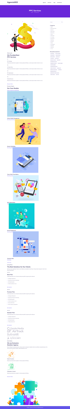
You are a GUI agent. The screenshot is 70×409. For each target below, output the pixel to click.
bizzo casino (53, 31)
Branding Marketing (11, 119)
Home (32, 12)
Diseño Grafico (52, 56)
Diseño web (52, 35)
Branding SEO (10, 147)
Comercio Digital (57, 53)
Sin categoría (53, 44)
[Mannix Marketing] (28, 119)
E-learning (52, 37)
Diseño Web (57, 56)
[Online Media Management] (20, 91)
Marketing (14, 90)
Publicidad (59, 69)
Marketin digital (60, 63)
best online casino (53, 28)
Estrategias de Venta (53, 61)
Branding (10, 90)
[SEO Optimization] (26, 175)
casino (52, 34)
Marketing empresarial (53, 66)
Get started (9, 287)
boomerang (52, 32)
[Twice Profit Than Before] (25, 147)
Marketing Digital (52, 64)
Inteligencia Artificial (53, 63)
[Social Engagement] (21, 203)
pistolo (52, 42)
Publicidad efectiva (53, 71)
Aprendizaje (52, 53)
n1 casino (52, 41)
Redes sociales (52, 74)
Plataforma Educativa (53, 69)
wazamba (52, 47)
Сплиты (52, 48)
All (7, 90)
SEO (16, 90)
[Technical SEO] (26, 231)
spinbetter (52, 45)
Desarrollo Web (58, 55)
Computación (52, 55)
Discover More (10, 83)
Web (18, 90)
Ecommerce (52, 38)
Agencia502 (12, 2)
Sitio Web (57, 74)
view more (9, 262)
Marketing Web (10, 175)
